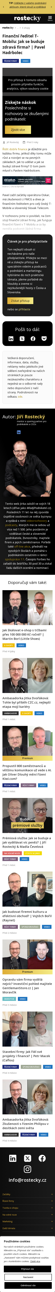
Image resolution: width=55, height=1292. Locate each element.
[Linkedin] (11, 338)
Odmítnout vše (28, 1285)
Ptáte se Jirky (33, 853)
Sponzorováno (30, 926)
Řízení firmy (10, 61)
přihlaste (24, 309)
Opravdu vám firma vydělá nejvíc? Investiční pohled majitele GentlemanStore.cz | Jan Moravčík (27, 985)
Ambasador (10, 713)
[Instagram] (27, 1169)
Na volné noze (12, 853)
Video (25, 61)
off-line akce (22, 546)
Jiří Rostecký (13, 142)
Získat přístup (20, 301)
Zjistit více (35, 1261)
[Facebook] (42, 1158)
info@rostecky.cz (27, 1180)
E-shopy (26, 27)
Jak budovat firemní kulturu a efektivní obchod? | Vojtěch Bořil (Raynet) (27, 916)
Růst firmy (28, 785)
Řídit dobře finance (14, 149)
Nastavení (28, 1277)
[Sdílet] (33, 338)
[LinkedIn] (12, 1158)
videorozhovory (37, 521)
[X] (22, 338)
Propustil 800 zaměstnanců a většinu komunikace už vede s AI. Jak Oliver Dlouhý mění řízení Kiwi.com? (27, 772)
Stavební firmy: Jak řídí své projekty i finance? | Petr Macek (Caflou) (26, 1056)
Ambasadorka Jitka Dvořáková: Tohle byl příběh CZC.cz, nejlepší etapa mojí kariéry (26, 702)
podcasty (11, 525)
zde (20, 396)
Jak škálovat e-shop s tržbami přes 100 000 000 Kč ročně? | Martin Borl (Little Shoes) (24, 634)
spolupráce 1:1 (14, 559)
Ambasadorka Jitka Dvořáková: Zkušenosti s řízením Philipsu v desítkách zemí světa (25, 1123)
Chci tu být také (17, 186)
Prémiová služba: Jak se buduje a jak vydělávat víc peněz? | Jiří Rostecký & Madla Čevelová (26, 842)
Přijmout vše (27, 1268)
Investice (9, 999)
